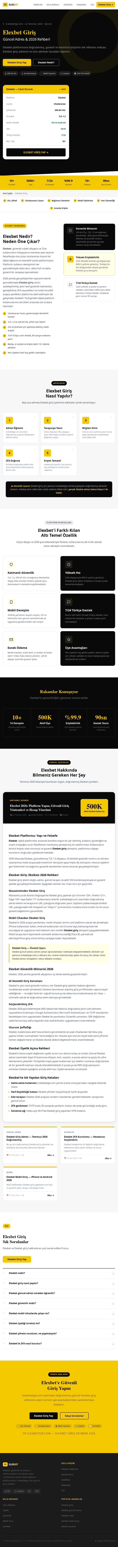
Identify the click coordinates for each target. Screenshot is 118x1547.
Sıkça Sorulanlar (74, 1415)
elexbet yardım (68, 1526)
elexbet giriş (67, 1505)
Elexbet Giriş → (105, 4)
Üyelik (6, 1510)
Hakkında (38, 4)
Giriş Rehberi (53, 4)
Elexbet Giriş (67, 1474)
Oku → (50, 1155)
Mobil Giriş (8, 1521)
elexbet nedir (67, 1515)
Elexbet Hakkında (69, 1469)
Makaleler (81, 4)
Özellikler (68, 4)
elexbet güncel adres (71, 1510)
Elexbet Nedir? (46, 62)
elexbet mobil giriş (70, 1521)
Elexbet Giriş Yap (16, 62)
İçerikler (7, 1526)
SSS (92, 4)
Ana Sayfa (7, 193)
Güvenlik (7, 1515)
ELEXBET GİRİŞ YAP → (35, 152)
